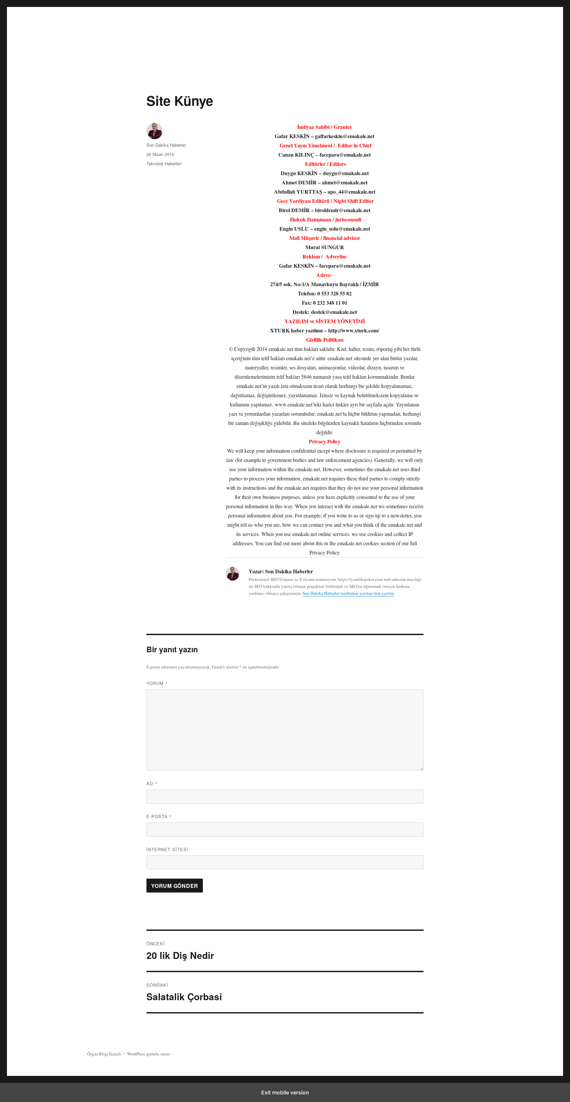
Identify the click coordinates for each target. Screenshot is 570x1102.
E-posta (159, 816)
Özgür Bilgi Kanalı (104, 1054)
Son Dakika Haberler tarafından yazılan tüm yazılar (348, 593)
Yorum (157, 683)
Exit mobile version (285, 1092)
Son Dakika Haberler (166, 145)
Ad (151, 783)
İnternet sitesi (167, 849)
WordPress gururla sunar (148, 1054)
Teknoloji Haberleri (163, 163)
